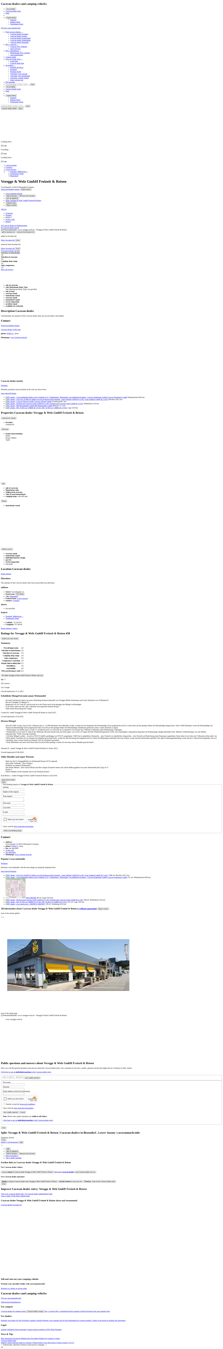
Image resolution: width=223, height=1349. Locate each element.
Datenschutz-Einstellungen (11, 1302)
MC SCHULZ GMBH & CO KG (54, 408)
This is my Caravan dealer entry (26, 1194)
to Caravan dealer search (10, 228)
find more (64, 1172)
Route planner (6, 574)
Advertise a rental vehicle (19, 78)
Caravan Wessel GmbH (42, 402)
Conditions (11, 1330)
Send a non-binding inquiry (12, 830)
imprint (4, 1330)
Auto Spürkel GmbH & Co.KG (96, 399)
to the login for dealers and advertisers (112, 1320)
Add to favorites (12, 196)
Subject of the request (11, 792)
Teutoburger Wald (12, 618)
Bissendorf (14, 596)
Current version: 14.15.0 (65, 1343)
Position (8, 215)
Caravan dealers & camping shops (13, 1311)
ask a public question (32, 1078)
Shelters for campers (46, 1338)
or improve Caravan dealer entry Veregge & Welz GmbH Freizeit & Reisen (29, 1181)
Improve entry (11, 203)
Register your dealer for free (11, 1320)
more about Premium (8, 393)
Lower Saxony (22, 598)
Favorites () (11, 1205)
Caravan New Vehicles (18, 47)
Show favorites (12, 1156)
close (18, 240)
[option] (13, 20)
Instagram (9, 1338)
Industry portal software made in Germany (28, 1343)
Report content (11, 205)
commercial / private (9, 418)
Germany (16, 601)
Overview (9, 213)
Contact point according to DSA (39, 1330)
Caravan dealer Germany (19, 34)
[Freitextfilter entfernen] (24, 106)
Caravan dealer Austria (18, 36)
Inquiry (8, 222)
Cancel (22, 1112)
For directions (11, 852)
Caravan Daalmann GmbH (117, 397)
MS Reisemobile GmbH (43, 406)
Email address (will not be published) (16, 1091)
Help (7, 13)
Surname (6, 1087)
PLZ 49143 (20, 594)
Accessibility (11, 9)
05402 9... (10, 333)
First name (6, 803)
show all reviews (7, 270)
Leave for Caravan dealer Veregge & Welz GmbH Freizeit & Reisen (27, 1172)
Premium (13, 70)
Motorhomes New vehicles (20, 53)
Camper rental (11, 57)
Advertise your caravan (18, 74)
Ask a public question (13, 1158)
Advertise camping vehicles (32, 1320)
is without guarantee (87, 908)
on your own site (70, 1181)
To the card (10, 850)
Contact (14, 628)
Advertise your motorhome (20, 76)
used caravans (15, 49)
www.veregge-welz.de (14, 194)
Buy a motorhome (12, 51)
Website (6, 787)
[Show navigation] (2, 1145)
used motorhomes (16, 55)
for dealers (10, 65)
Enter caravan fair (16, 80)
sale (3, 483)
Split (8, 1149)
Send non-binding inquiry (10, 189)
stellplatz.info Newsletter (29, 1338)
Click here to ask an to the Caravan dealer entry (26, 1072)
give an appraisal (12, 198)
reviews (10, 220)
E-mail (5, 812)
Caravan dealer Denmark (19, 42)
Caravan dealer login (13, 11)
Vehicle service (7, 549)
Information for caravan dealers (80, 1320)
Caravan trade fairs (17, 63)
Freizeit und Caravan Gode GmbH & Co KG (66, 404)
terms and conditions (27, 1104)
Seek (32, 84)
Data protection (21, 1330)
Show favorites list (8, 240)
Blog (3, 1338)
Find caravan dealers (13, 32)
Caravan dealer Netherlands (20, 40)
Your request (7, 796)
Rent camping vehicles (77, 1311)
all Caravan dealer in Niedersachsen (14, 226)
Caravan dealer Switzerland (20, 38)
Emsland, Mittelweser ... (14, 616)
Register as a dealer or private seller (14, 1288)
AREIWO (41, 904)
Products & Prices (16, 67)
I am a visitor (15, 1196)
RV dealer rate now (22, 675)
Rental (4, 501)
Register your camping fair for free (55, 1320)
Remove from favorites (27, 196)
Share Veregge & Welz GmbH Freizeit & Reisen (23, 200)
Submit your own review (10, 638)
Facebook (16, 1338)
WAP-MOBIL (31, 898)
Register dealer (15, 72)
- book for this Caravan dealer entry (99, 1181)
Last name (6, 807)
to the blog (14, 61)
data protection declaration (23, 826)
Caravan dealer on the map (11, 330)
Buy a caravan (11, 44)
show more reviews (8, 780)
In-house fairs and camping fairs (98, 1311)
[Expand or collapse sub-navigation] (22, 32)
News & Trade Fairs (13, 59)
